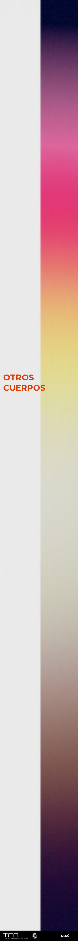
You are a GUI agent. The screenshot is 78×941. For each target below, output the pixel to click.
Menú (65, 936)
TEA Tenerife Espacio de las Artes (20, 936)
